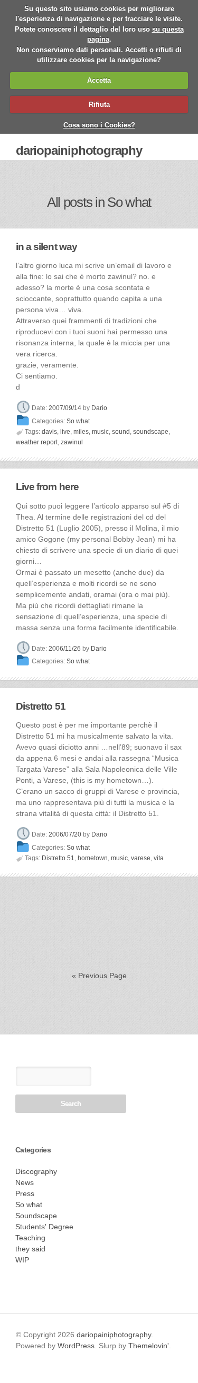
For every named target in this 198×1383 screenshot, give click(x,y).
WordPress (76, 1345)
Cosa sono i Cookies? (99, 125)
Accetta (99, 80)
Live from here (47, 486)
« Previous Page (99, 975)
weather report (37, 442)
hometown (93, 858)
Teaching (30, 1237)
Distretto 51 (40, 706)
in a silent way (46, 246)
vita (159, 858)
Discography (36, 1171)
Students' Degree (44, 1226)
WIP (22, 1260)
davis (49, 432)
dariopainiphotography (79, 150)
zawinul (72, 442)
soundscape (150, 432)
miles (81, 432)
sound (121, 432)
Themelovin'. (149, 1345)
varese (140, 858)
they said (30, 1249)
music (100, 432)
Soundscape (36, 1215)
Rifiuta (99, 104)
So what (78, 421)
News (24, 1182)
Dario (99, 408)
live (65, 432)
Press (24, 1193)
